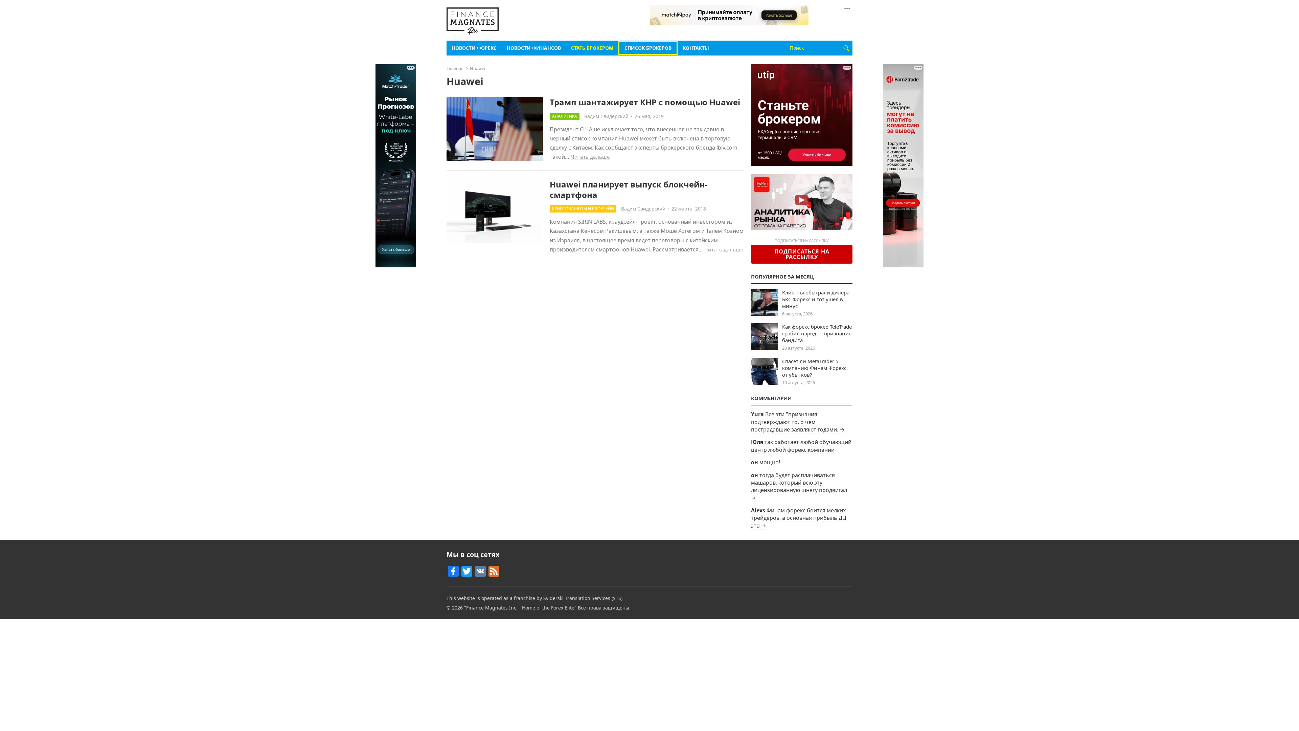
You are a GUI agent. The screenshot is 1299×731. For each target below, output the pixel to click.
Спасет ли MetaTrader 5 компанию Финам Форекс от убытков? (814, 368)
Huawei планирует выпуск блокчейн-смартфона (629, 189)
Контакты (696, 48)
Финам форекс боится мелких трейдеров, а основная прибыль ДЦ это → (798, 518)
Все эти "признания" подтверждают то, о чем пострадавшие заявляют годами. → (798, 422)
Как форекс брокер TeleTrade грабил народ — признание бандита (817, 333)
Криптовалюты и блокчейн (583, 209)
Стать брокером (592, 48)
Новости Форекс (474, 48)
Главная (455, 68)
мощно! (769, 462)
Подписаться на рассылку (801, 254)
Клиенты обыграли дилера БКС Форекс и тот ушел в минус (815, 299)
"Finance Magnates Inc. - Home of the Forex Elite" (520, 607)
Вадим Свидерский (606, 116)
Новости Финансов (534, 48)
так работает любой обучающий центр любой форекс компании (801, 445)
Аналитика (564, 116)
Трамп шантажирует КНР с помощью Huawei (645, 102)
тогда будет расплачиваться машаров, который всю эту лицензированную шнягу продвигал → (799, 486)
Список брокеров (647, 48)
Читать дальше (590, 156)
